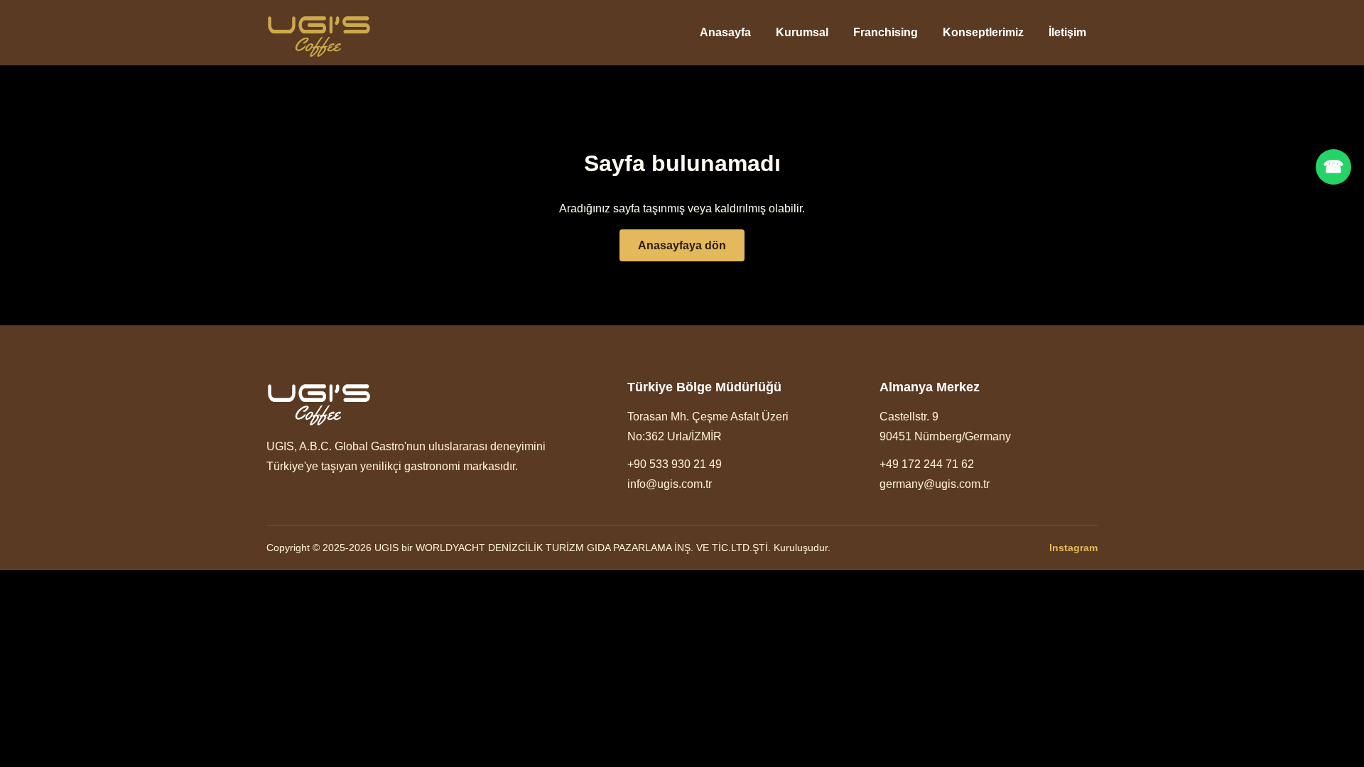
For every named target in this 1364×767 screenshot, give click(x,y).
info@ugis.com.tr (669, 484)
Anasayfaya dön (682, 245)
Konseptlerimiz (983, 32)
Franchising (885, 32)
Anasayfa (725, 32)
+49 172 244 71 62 (926, 464)
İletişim (1067, 32)
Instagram (1073, 547)
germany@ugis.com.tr (934, 484)
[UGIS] (319, 33)
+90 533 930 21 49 (674, 464)
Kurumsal (802, 32)
